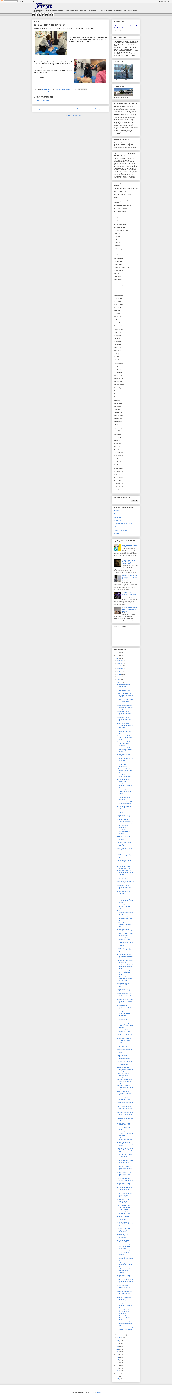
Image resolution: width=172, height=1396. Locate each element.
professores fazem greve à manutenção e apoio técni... (125, 900)
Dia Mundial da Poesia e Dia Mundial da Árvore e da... (125, 861)
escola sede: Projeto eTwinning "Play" (123, 1241)
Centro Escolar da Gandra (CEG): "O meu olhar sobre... (125, 737)
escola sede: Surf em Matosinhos (123, 780)
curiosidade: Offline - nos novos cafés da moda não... (125, 1168)
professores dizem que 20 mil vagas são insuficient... (125, 843)
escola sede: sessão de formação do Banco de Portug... (125, 707)
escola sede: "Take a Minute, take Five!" (123, 816)
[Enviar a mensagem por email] (79, 89)
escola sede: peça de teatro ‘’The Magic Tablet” (123, 972)
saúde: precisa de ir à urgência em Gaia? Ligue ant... (124, 1174)
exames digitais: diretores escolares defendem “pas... (125, 906)
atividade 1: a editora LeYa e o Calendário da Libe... (125, 984)
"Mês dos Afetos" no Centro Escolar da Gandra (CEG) (123, 1207)
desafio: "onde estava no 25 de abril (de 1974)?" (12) (125, 785)
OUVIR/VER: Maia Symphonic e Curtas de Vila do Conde (129, 594)
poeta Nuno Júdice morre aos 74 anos (125, 961)
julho (119, 671)
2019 (117, 1352)
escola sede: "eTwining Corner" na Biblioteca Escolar (124, 791)
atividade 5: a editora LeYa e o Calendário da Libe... (125, 855)
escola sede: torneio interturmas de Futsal (124, 755)
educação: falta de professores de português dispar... (123, 1075)
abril (119, 679)
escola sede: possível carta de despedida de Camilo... (125, 872)
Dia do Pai (120, 896)
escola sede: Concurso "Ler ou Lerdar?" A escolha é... (124, 797)
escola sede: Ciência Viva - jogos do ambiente (125, 802)
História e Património (120, 530)
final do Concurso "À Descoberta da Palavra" (125, 820)
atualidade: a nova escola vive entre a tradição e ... (125, 1019)
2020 (117, 1349)
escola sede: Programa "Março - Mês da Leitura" (124, 1189)
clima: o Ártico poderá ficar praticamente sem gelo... (125, 1108)
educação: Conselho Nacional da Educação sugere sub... (125, 1087)
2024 (117, 658)
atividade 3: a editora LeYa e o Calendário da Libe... (125, 924)
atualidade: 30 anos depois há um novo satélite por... (124, 1236)
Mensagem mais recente (42, 109)
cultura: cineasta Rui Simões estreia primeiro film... (125, 1007)
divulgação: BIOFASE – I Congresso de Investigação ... (124, 1201)
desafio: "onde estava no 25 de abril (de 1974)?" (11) (125, 1001)
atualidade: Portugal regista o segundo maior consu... (123, 1229)
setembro (120, 668)
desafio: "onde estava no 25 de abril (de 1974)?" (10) (125, 1150)
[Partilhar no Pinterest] (86, 89)
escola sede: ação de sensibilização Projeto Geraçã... (124, 749)
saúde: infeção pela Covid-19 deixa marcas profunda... (125, 1025)
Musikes (116, 533)
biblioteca (117, 510)
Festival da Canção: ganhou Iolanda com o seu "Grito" (125, 1133)
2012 (117, 1371)
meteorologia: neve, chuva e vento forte (124, 775)
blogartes (116, 514)
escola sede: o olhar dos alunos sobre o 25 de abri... (124, 918)
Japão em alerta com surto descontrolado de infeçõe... (125, 912)
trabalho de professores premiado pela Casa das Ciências (129, 609)
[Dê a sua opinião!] (81, 89)
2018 (117, 1354)
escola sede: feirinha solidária (123, 811)
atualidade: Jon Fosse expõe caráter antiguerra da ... (124, 764)
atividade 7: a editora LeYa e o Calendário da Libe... (125, 719)
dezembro (120, 660)
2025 (117, 655)
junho (119, 674)
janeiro (119, 1337)
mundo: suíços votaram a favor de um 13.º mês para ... (125, 1264)
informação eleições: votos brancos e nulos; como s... (125, 1143)
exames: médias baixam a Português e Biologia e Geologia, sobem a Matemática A (129, 578)
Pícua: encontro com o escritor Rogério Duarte (125, 1179)
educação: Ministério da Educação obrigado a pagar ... (124, 1081)
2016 (117, 1360)
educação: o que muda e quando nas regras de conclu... (125, 1114)
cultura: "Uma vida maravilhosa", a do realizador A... (123, 1217)
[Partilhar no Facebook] (85, 89)
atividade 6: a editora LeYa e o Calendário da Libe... (125, 731)
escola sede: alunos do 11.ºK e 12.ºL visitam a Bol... (125, 1040)
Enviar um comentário (42, 100)
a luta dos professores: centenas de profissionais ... (124, 1299)
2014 (117, 1365)
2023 (117, 1341)
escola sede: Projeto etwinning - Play (123, 1045)
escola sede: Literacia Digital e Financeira (124, 807)
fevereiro (120, 1335)
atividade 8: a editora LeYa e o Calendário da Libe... (125, 713)
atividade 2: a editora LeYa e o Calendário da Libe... (125, 950)
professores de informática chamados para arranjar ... (124, 978)
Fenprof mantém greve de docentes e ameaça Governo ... (125, 943)
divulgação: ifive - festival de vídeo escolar (125, 934)
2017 (117, 1357)
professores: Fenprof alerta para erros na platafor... (124, 1317)
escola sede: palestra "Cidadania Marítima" (124, 930)
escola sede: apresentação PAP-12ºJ (125, 689)
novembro (120, 663)
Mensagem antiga (101, 109)
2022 (117, 1343)
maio (119, 677)
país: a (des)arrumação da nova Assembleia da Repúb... (125, 695)
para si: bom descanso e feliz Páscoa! (125, 685)
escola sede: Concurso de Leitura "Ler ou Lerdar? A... (125, 1329)
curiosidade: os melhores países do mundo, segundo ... (125, 1252)
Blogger (98, 1392)
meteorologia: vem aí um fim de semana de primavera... (125, 1013)
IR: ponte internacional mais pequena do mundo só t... (124, 1311)
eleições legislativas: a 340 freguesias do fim (124, 1138)
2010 (117, 1376)
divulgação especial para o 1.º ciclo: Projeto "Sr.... (125, 701)
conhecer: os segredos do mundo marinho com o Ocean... (125, 1281)
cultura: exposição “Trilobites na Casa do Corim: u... (124, 1287)
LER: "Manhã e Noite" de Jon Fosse (125, 759)
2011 (117, 1373)
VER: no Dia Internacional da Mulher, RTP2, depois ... (125, 1162)
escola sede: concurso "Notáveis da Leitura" (124, 877)
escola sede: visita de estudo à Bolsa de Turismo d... (124, 1246)
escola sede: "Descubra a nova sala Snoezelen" (125, 1103)
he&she (116, 527)
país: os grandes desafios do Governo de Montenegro (125, 825)
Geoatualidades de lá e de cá (123, 523)
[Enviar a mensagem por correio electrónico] (75, 89)
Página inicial (73, 109)
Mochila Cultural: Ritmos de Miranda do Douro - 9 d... (125, 849)
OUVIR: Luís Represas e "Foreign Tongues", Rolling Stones (129, 561)
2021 (117, 1346)
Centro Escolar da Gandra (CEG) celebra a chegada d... (125, 743)
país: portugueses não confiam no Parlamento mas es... (125, 1258)
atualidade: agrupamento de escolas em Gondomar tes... (125, 1062)
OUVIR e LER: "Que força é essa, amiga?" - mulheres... (125, 1156)
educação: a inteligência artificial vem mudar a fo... (124, 770)
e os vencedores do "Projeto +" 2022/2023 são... (124, 1093)
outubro (120, 666)
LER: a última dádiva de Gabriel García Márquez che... (124, 1195)
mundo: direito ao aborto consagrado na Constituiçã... (125, 1270)
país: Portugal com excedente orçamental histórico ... (125, 725)
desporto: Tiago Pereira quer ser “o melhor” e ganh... (124, 1293)
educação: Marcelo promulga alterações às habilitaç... (125, 1069)
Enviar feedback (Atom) (74, 115)
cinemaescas (118, 517)
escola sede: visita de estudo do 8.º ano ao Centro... (124, 1323)
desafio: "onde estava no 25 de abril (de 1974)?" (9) (125, 1305)
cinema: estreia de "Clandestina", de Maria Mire (125, 1223)
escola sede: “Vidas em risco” (48, 92)
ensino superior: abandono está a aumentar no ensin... (124, 1056)
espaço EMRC (118, 520)
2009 (117, 1379)
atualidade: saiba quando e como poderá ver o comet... (125, 1050)
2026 (117, 652)
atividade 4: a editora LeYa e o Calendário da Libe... (125, 887)
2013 (117, 1368)
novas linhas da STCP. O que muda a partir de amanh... (125, 966)
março (119, 682)
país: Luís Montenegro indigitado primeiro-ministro (124, 831)
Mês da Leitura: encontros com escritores (125, 882)
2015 (117, 1362)
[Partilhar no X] (83, 89)
